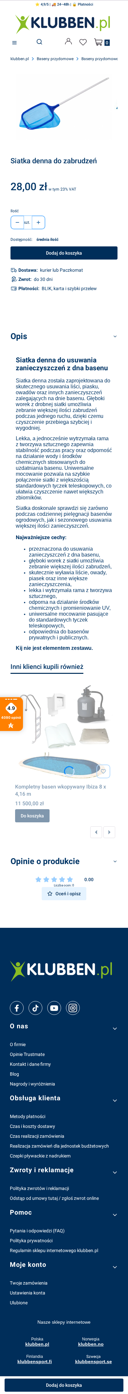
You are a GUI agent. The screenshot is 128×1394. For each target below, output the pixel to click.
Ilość (15, 211)
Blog (14, 1074)
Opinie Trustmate (27, 1054)
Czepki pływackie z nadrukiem (40, 1155)
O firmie (18, 1044)
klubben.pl (20, 59)
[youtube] (54, 1008)
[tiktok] (35, 1008)
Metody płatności (27, 1116)
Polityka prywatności (31, 1240)
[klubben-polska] (64, 970)
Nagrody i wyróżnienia (32, 1083)
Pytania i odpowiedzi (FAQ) (37, 1230)
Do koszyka (32, 815)
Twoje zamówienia (29, 1283)
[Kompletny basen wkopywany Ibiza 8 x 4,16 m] (64, 732)
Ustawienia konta (27, 1292)
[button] (14, 42)
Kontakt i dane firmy (30, 1064)
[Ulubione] (84, 42)
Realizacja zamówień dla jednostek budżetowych (59, 1146)
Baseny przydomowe (55, 59)
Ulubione (19, 1302)
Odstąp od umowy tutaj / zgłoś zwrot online (54, 1198)
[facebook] (17, 1008)
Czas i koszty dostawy (32, 1126)
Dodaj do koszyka (64, 253)
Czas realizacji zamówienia (37, 1136)
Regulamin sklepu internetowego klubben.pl (54, 1250)
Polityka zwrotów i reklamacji (39, 1188)
